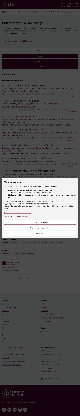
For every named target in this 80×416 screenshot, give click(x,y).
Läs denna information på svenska (16, 216)
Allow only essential (40, 222)
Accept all (40, 233)
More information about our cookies (17, 213)
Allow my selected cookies (40, 228)
